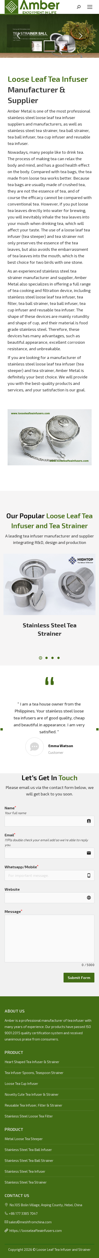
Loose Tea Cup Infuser (21, 1083)
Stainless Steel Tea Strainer (26, 1182)
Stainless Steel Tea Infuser (25, 1171)
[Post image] (49, 584)
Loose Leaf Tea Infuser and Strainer (63, 1249)
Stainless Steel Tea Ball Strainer (29, 1160)
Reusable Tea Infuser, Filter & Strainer (33, 1105)
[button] (40, 658)
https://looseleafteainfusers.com (35, 1230)
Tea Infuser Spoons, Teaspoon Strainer (34, 1073)
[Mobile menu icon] (89, 7)
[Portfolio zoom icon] (43, 584)
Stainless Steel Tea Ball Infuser (28, 1150)
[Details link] (56, 584)
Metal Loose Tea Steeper (24, 1139)
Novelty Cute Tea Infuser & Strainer (32, 1094)
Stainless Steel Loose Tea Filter (29, 1116)
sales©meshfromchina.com (30, 1222)
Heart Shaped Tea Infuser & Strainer (32, 1062)
